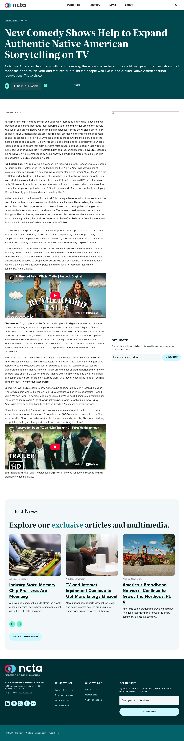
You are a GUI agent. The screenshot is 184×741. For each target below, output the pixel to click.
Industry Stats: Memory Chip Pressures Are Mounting (32, 591)
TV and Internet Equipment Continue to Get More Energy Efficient (91, 591)
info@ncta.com (25, 693)
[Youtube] (33, 703)
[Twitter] (20, 703)
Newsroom (11, 21)
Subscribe (171, 357)
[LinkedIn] (7, 703)
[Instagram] (14, 703)
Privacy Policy (53, 733)
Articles (12, 579)
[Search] (176, 5)
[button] (12, 624)
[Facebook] (27, 703)
